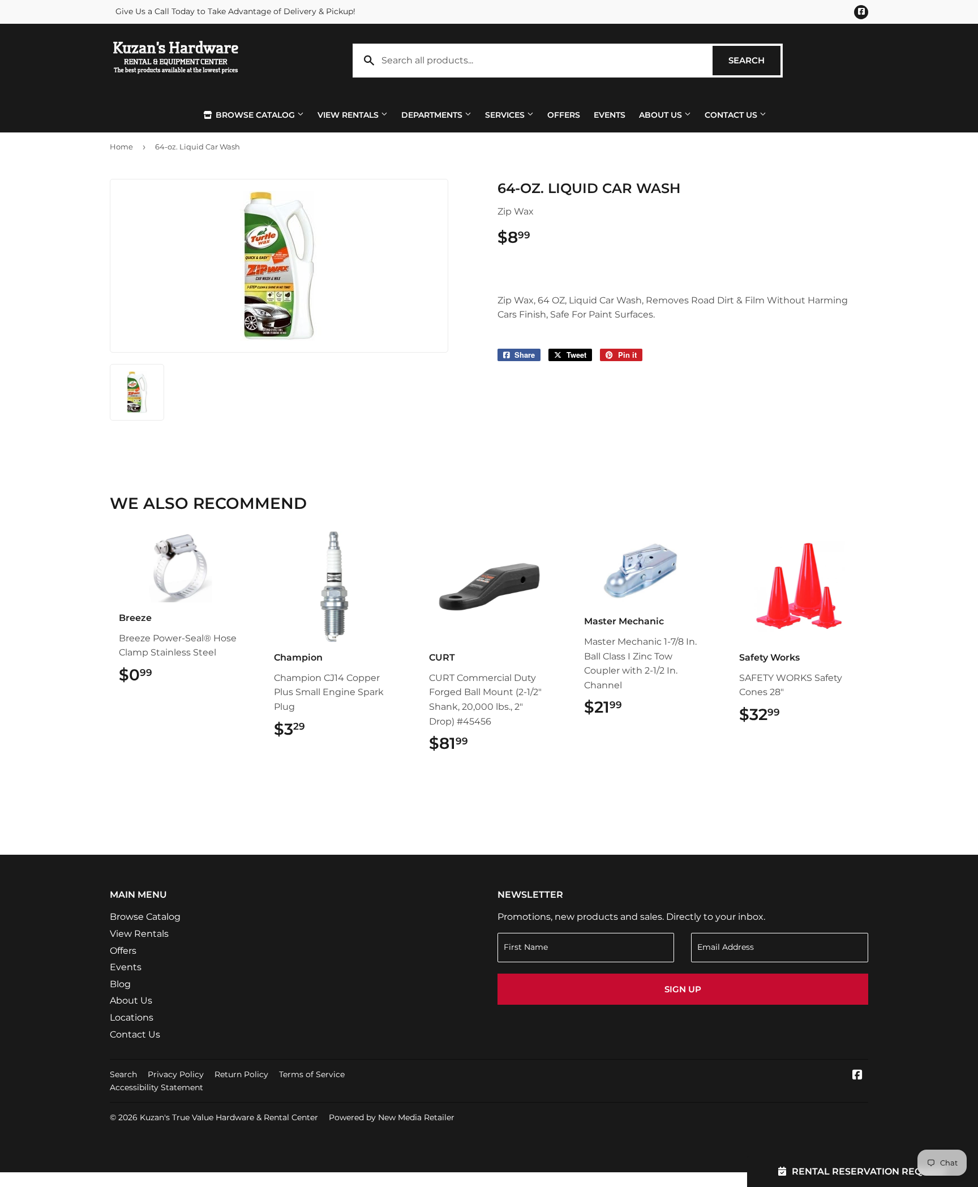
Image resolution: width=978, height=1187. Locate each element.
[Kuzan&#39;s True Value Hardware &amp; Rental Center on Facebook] (857, 1075)
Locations (131, 1017)
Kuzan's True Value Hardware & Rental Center (229, 1117)
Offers (563, 114)
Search (754, 60)
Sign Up (682, 989)
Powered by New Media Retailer (391, 1117)
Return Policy (241, 1074)
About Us (661, 114)
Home (121, 146)
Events (609, 114)
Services (506, 114)
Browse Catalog (255, 114)
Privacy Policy (176, 1074)
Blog (120, 984)
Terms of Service (312, 1074)
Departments (433, 114)
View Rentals (349, 114)
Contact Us (732, 114)
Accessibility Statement (156, 1087)
